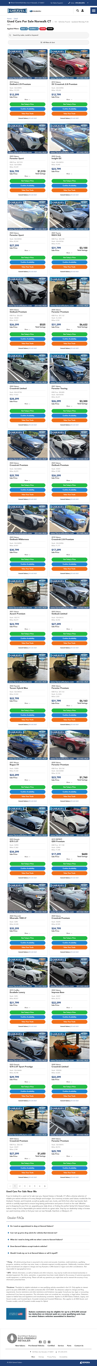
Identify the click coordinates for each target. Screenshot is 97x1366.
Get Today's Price (27, 104)
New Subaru (20, 1346)
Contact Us (79, 1346)
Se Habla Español (57, 3)
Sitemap (41, 1357)
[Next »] (44, 1186)
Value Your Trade (27, 113)
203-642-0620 (33, 118)
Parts (69, 1346)
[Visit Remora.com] (85, 1363)
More (26, 99)
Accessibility (63, 1357)
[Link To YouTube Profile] (45, 1342)
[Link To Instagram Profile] (49, 1342)
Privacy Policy (51, 1357)
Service (61, 1346)
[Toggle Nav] (93, 10)
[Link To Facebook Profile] (40, 1342)
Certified (51, 1346)
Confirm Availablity (27, 109)
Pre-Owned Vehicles (36, 1346)
